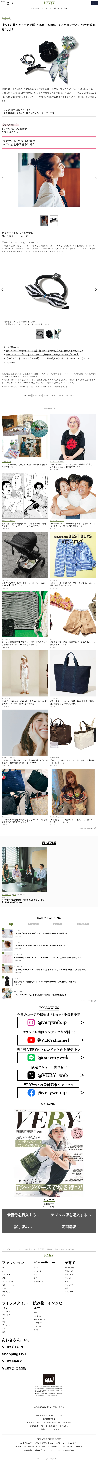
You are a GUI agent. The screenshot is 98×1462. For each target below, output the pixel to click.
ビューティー (11, 1249)
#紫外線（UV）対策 (60, 8)
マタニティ (6, 1292)
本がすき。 (79, 1446)
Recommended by (85, 828)
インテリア (6, 1311)
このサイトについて (33, 1422)
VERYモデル (38, 1323)
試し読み (21, 1227)
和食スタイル (73, 1443)
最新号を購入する (21, 1215)
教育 (66, 1288)
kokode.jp (28, 1450)
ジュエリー (6, 1274)
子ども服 (68, 1278)
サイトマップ (67, 1422)
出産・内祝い (69, 1274)
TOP (3, 1249)
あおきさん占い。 (16, 1340)
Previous (2, 178)
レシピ (4, 1308)
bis (64, 1443)
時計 (3, 1295)
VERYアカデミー (39, 1319)
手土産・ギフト (7, 1325)
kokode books (54, 1450)
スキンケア (37, 1271)
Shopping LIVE (14, 1354)
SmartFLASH (29, 1446)
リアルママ (69, 1292)
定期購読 (69, 1227)
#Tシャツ (49, 8)
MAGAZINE (40, 1415)
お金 (3, 1329)
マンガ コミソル (67, 1446)
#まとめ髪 (27, 395)
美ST (58, 1443)
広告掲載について (36, 1426)
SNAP (4, 1288)
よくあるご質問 (51, 1426)
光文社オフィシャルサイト (49, 1429)
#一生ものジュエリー (38, 8)
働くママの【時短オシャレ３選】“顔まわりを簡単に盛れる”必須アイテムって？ (44, 350)
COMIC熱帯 (40, 1446)
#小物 (46, 395)
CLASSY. (28, 1443)
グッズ (67, 1281)
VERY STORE (13, 1347)
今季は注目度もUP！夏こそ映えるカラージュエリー (31, 113)
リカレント (37, 1326)
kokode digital (68, 1450)
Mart (52, 1443)
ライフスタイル (15, 1303)
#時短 (53, 395)
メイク (36, 1268)
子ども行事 (69, 1285)
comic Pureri (53, 1446)
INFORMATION (49, 1419)
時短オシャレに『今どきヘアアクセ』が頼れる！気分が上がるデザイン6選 (42, 354)
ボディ (36, 1278)
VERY (37, 1443)
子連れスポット (70, 1271)
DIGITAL (51, 1415)
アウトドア (6, 1315)
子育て (70, 1262)
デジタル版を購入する (69, 1215)
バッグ (4, 1271)
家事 (3, 1322)
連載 (35, 1312)
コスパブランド (7, 1281)
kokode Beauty (40, 1450)
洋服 (3, 1278)
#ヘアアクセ (70, 395)
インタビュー (38, 1316)
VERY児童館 (69, 1268)
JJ (21, 1443)
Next (96, 178)
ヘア (19, 1249)
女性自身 (17, 1446)
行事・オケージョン (9, 1285)
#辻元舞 (60, 395)
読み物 (36, 1330)
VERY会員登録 (14, 1368)
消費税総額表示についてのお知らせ (49, 1407)
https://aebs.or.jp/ (53, 1395)
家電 (3, 1332)
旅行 (3, 1318)
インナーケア (38, 1281)
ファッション (6, 17)
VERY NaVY (12, 1361)
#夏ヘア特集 (37, 395)
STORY (44, 1443)
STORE (59, 1415)
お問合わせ (64, 1426)
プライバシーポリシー (51, 1422)
